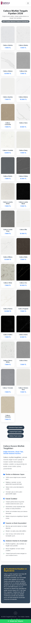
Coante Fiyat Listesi (15, 431)
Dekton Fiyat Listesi (15, 436)
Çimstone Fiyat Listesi (15, 427)
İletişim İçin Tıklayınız (16, 621)
